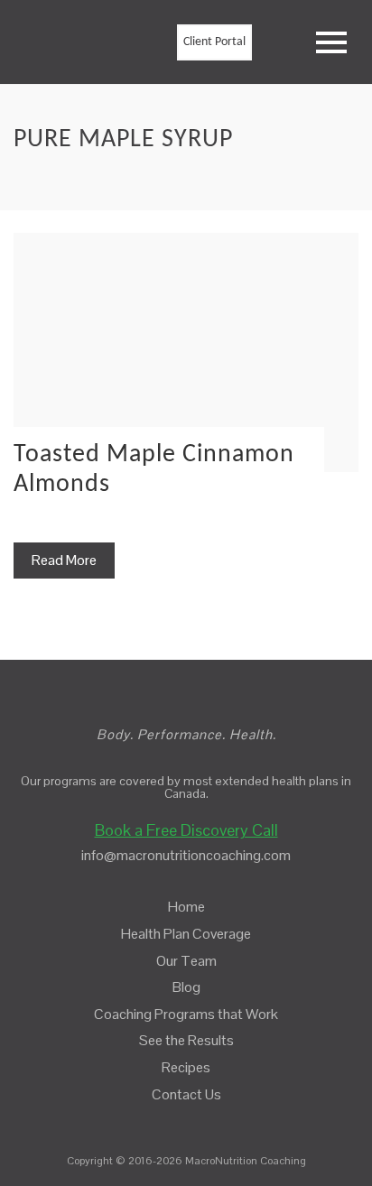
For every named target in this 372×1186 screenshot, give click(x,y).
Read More (64, 560)
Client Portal (214, 42)
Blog (186, 987)
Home (186, 906)
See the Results (186, 1040)
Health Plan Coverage (186, 933)
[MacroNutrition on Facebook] (172, 1120)
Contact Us (186, 1094)
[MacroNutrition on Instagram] (202, 1120)
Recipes (186, 1067)
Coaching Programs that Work (186, 1014)
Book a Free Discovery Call (186, 830)
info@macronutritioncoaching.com (186, 855)
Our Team (186, 960)
